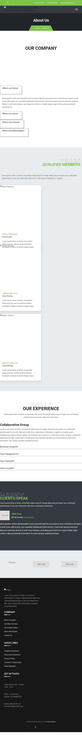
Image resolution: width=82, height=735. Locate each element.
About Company (10, 620)
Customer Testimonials (12, 662)
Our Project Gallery (11, 628)
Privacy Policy (9, 659)
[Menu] (76, 9)
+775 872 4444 (52, 3)
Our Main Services (11, 624)
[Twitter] (8, 3)
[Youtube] (10, 3)
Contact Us (8, 635)
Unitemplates (29, 517)
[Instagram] (16, 3)
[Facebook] (5, 3)
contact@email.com (68, 3)
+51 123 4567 (39, 3)
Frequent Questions (11, 651)
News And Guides (11, 632)
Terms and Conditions (12, 655)
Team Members (10, 666)
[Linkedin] (13, 3)
